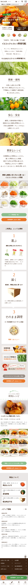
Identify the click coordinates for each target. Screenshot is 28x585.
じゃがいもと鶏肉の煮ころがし (10, 416)
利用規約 (3, 563)
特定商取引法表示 (18, 569)
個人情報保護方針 (18, 566)
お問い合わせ (3, 569)
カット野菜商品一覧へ (14, 214)
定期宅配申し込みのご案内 (16, 577)
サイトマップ (17, 563)
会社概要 (17, 560)
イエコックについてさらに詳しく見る (14, 376)
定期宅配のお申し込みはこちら (14, 381)
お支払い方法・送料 (5, 560)
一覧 (25, 509)
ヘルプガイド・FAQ (5, 566)
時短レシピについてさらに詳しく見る (14, 463)
